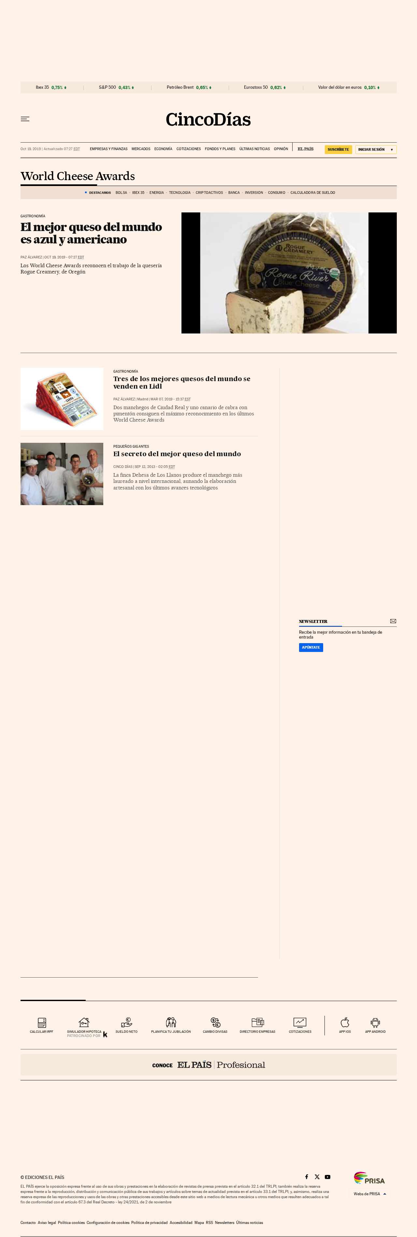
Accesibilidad (181, 1223)
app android (375, 1031)
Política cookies (71, 1223)
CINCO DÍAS (122, 467)
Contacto (28, 1223)
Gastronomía (33, 216)
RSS (209, 1223)
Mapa (199, 1223)
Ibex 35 (42, 87)
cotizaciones (300, 1031)
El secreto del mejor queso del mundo (177, 454)
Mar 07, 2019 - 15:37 (171, 399)
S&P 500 (107, 87)
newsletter (313, 621)
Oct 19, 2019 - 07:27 (64, 257)
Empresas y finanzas (108, 149)
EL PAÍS (302, 147)
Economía (163, 149)
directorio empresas (257, 1031)
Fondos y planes (220, 149)
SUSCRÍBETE (338, 149)
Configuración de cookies (108, 1223)
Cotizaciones (189, 149)
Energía (157, 193)
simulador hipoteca (84, 1031)
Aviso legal (47, 1223)
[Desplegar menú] (25, 119)
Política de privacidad (149, 1223)
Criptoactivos (209, 193)
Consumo (276, 193)
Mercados (141, 149)
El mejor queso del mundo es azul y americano (91, 233)
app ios (345, 1031)
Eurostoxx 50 (256, 87)
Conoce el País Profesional (209, 1064)
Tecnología (180, 193)
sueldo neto (126, 1031)
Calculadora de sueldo (313, 193)
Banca (234, 193)
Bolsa (121, 193)
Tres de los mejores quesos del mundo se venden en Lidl (182, 383)
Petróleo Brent (180, 87)
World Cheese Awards (78, 177)
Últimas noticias (254, 149)
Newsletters (224, 1223)
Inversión (254, 193)
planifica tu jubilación (171, 1031)
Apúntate (311, 647)
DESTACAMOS (100, 192)
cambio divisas (215, 1031)
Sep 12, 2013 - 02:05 (155, 467)
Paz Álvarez (31, 257)
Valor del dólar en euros (340, 87)
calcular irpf (41, 1031)
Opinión (281, 149)
